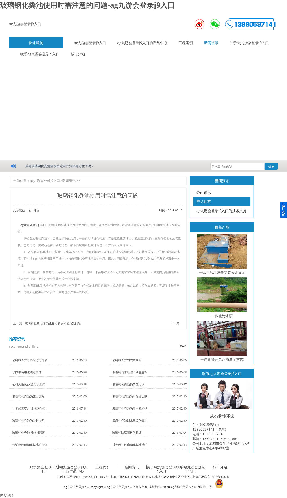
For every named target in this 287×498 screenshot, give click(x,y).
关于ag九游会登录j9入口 (249, 42)
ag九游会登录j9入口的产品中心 (142, 42)
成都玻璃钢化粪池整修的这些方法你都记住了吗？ (59, 166)
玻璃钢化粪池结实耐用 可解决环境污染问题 (53, 323)
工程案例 (185, 42)
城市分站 (220, 467)
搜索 (271, 166)
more (183, 346)
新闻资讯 (211, 42)
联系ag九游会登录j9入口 (190, 469)
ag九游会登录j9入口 (25, 23)
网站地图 (7, 495)
